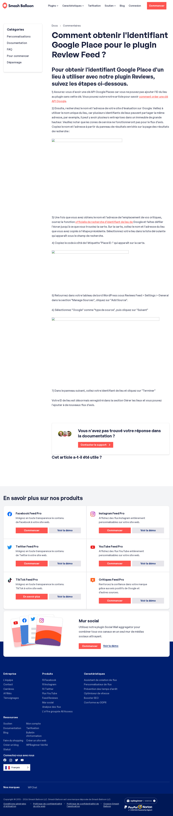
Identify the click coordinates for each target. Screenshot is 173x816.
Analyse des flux (51, 706)
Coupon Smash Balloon (111, 805)
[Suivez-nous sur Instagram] (10, 760)
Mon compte (33, 723)
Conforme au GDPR (95, 702)
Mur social (48, 702)
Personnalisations (19, 36)
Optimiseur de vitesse (96, 693)
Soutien (109, 5)
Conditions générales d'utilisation (14, 805)
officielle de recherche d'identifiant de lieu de (104, 222)
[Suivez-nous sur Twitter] (16, 760)
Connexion (135, 5)
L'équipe (8, 680)
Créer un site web (36, 740)
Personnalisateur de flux (98, 684)
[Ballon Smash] (18, 6)
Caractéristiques (72, 5)
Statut (7, 749)
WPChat (32, 787)
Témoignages (11, 697)
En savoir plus (28, 597)
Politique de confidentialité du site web (47, 805)
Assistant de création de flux (100, 680)
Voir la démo (65, 530)
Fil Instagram (49, 684)
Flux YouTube (49, 693)
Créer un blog (11, 744)
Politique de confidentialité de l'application (83, 805)
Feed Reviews (50, 697)
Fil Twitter (47, 688)
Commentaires (72, 25)
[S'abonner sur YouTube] (21, 760)
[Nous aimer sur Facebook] (5, 760)
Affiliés (7, 693)
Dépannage (14, 62)
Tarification (94, 5)
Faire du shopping (13, 740)
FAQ (9, 49)
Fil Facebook (49, 680)
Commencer (156, 5)
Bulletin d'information (34, 734)
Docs (55, 25)
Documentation (17, 43)
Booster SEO (91, 697)
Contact (8, 684)
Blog (122, 5)
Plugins (52, 5)
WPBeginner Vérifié (37, 744)
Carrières (8, 688)
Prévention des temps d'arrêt (100, 688)
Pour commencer (18, 56)
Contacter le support (94, 444)
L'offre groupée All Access (57, 711)
